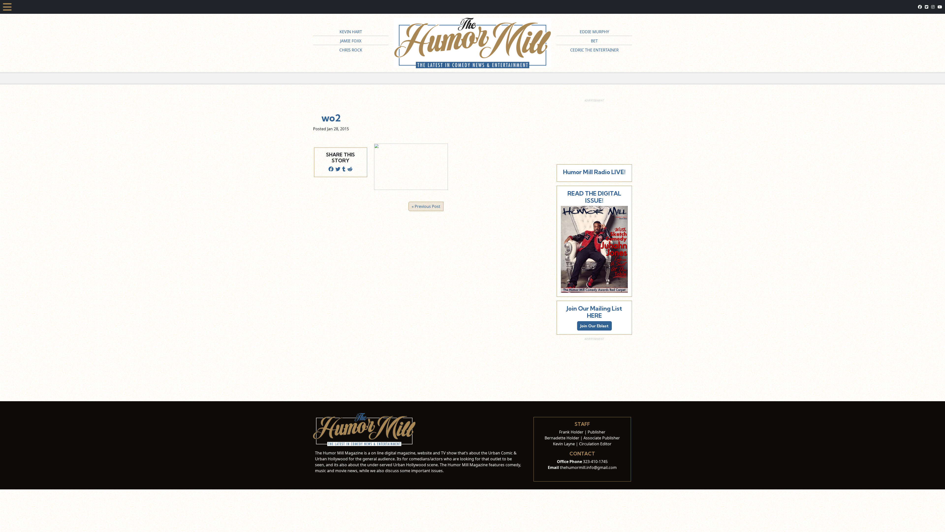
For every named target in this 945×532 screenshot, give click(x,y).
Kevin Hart (351, 31)
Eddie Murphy (594, 31)
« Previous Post (426, 206)
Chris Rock (350, 50)
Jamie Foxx (350, 41)
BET (594, 41)
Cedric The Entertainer (594, 50)
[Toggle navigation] (7, 7)
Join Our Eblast (594, 325)
